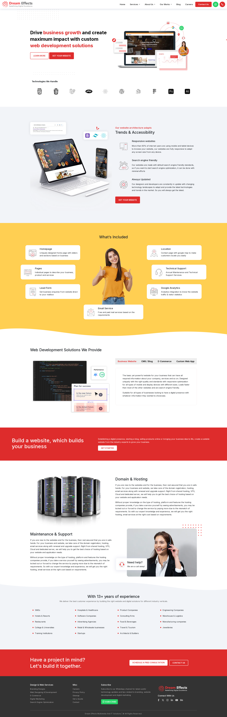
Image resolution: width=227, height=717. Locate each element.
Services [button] (134, 4)
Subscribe (110, 702)
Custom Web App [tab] (185, 361)
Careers (189, 4)
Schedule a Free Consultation (148, 662)
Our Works (165, 4)
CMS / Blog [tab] (147, 361)
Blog (178, 4)
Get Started (107, 448)
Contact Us (203, 4)
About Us (149, 4)
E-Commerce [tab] (164, 361)
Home (122, 4)
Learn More (39, 56)
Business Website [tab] (127, 361)
